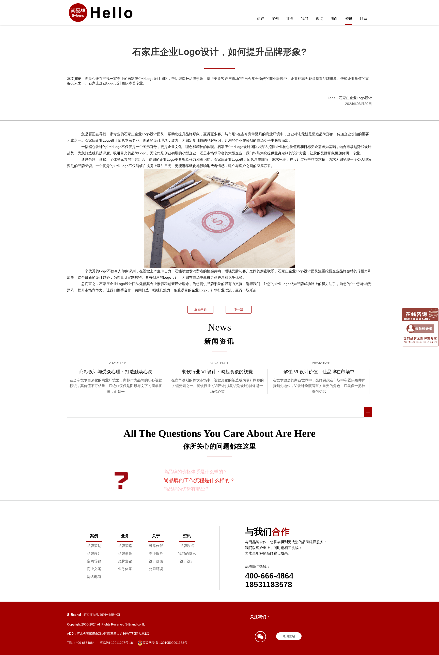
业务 (289, 19)
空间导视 (94, 561)
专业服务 (156, 554)
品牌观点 (187, 546)
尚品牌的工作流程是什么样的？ (199, 480)
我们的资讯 (187, 554)
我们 (304, 19)
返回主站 (289, 636)
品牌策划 (94, 546)
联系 (363, 19)
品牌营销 (125, 561)
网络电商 (94, 577)
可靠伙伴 (156, 546)
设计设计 (187, 561)
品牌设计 (94, 554)
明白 (334, 19)
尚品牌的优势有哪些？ (186, 489)
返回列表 (200, 309)
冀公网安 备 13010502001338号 (165, 643)
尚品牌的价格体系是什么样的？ (196, 471)
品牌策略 (125, 546)
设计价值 (156, 561)
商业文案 (94, 569)
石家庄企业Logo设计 (355, 98)
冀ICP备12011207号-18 (116, 643)
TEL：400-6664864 (81, 643)
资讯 (348, 19)
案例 (275, 19)
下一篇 (238, 309)
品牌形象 (125, 554)
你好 (260, 19)
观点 (319, 19)
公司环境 (156, 569)
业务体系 (125, 569)
